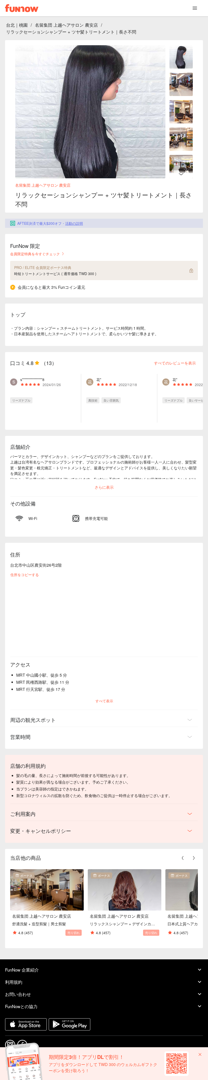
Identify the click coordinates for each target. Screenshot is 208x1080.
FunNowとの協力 (21, 1006)
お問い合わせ (18, 994)
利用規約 (13, 982)
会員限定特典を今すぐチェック (35, 253)
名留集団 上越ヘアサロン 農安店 (66, 25)
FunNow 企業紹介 (22, 969)
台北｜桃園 (17, 25)
